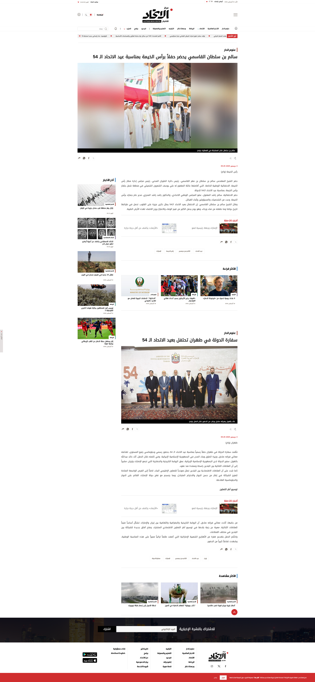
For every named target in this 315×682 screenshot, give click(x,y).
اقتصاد (201, 28)
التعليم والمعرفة (159, 28)
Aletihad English (118, 653)
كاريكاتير (144, 649)
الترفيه (171, 28)
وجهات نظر (181, 28)
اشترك (107, 629)
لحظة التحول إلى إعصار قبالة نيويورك (142, 605)
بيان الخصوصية (142, 662)
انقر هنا (256, 678)
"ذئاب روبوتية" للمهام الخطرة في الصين (180, 605)
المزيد (128, 28)
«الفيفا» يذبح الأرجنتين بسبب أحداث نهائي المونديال (179, 299)
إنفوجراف (167, 662)
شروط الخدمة (142, 666)
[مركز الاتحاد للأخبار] (157, 15)
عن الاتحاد (144, 657)
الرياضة (191, 28)
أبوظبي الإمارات (216, 1)
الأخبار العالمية (213, 28)
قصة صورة (167, 666)
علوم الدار (225, 28)
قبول (223, 677)
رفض (215, 677)
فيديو (143, 28)
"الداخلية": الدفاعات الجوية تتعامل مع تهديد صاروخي (142, 299)
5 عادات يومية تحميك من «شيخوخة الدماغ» (219, 298)
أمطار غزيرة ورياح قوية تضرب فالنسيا (221, 605)
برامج (136, 28)
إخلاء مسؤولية (119, 649)
